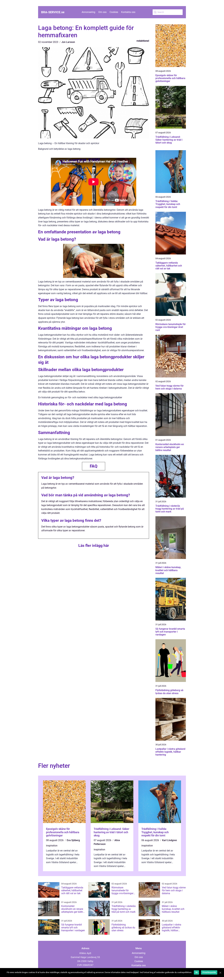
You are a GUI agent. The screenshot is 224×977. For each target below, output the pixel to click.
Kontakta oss (128, 12)
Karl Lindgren (169, 840)
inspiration (51, 845)
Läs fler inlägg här (93, 545)
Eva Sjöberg (73, 840)
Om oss (102, 12)
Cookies (114, 12)
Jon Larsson (68, 42)
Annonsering (88, 12)
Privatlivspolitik (209, 972)
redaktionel (143, 40)
